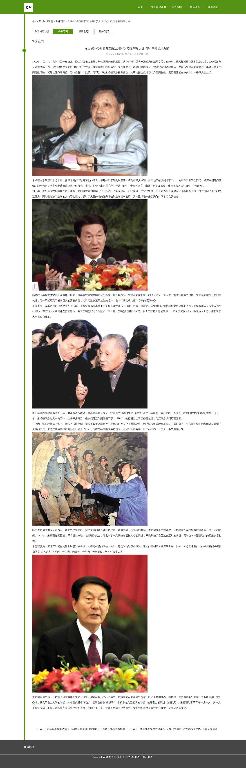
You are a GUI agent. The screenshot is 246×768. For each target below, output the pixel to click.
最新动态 (195, 7)
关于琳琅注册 (158, 7)
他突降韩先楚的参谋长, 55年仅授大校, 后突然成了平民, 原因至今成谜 (178, 729)
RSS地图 (135, 757)
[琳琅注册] (28, 11)
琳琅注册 (48, 21)
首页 (140, 7)
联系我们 (213, 7)
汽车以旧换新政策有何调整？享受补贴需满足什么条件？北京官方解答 (86, 729)
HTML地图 (147, 757)
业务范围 (177, 7)
